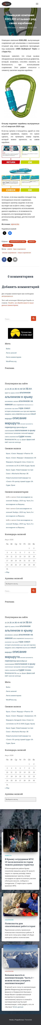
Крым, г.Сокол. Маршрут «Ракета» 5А (19, 453)
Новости (31, 241)
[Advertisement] (18, 374)
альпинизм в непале (11, 401)
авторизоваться (7, 296)
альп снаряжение (18, 405)
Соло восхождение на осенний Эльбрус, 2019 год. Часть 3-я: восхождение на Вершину (20, 500)
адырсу (13, 392)
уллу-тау (19, 439)
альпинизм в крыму (19, 397)
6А (30, 388)
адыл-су (7, 393)
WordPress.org (11, 361)
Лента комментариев (13, 357)
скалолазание (9, 430)
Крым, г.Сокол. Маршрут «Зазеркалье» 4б (21, 458)
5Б (27, 388)
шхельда (18, 442)
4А (18, 389)
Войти (8, 349)
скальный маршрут (27, 433)
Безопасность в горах (17, 241)
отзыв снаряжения (24, 252)
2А (8, 389)
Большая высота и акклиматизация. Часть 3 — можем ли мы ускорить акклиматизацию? (19, 979)
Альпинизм (9, 920)
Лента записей (11, 353)
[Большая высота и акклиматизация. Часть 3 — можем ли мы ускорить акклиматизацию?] (20, 956)
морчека (19, 414)
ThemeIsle (28, 1020)
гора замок (15, 408)
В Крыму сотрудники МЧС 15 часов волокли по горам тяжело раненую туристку (19, 862)
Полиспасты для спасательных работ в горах (20, 925)
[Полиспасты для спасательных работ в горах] (20, 904)
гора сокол (24, 408)
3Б (16, 389)
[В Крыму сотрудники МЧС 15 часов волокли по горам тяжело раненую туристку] (20, 840)
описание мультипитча (26, 424)
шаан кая (11, 442)
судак (21, 436)
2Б (11, 389)
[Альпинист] (7, 4)
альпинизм (25, 392)
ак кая (17, 392)
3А (13, 389)
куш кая (26, 411)
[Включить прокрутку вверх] (36, 1020)
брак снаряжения (19, 249)
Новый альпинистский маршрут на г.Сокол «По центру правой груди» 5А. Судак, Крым (19, 481)
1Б (6, 389)
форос (24, 439)
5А (24, 389)
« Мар (7, 572)
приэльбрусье (21, 427)
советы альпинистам (11, 436)
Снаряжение (8, 245)
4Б (21, 389)
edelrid (9, 249)
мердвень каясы (10, 414)
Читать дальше (18, 1007)
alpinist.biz (15, 224)
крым (21, 411)
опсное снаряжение (9, 252)
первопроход (10, 427)
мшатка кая (26, 414)
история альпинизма (12, 411)
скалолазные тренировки (13, 433)
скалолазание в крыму (25, 430)
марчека (33, 411)
